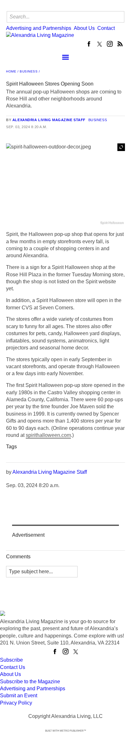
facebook (89, 44)
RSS (120, 44)
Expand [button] (121, 147)
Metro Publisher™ (73, 730)
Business (29, 71)
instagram (110, 44)
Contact (106, 28)
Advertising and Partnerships (38, 28)
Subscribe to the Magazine (30, 681)
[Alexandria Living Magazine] (58, 35)
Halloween (21, 454)
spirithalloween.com (48, 435)
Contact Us (12, 667)
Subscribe (11, 660)
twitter (99, 44)
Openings (84, 454)
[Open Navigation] (65, 57)
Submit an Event (18, 695)
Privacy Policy (16, 703)
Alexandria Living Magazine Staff (49, 120)
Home (11, 71)
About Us (84, 28)
